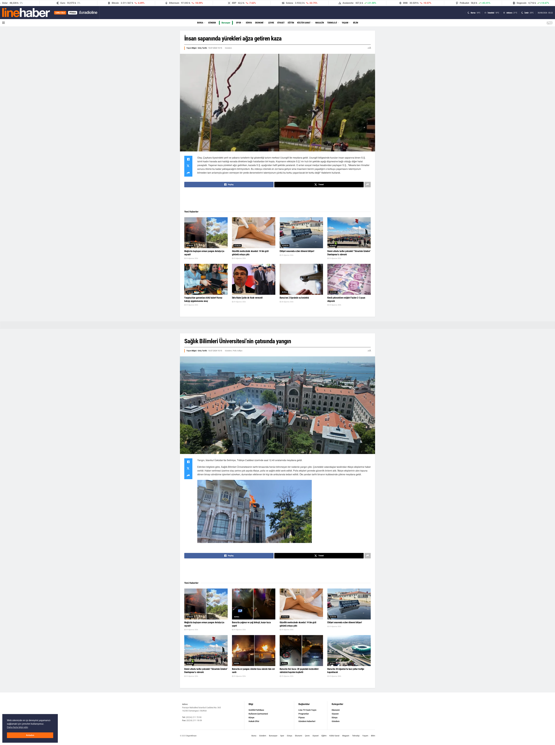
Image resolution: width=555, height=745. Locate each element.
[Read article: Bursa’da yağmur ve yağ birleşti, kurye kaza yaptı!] (253, 604)
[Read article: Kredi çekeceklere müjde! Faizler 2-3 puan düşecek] (349, 279)
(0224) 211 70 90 (193, 717)
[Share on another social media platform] (188, 173)
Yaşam (345, 22)
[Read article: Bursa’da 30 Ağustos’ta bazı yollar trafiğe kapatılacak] (349, 650)
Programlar (303, 714)
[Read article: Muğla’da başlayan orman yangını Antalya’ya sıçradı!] (206, 232)
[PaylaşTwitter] (188, 166)
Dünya (249, 22)
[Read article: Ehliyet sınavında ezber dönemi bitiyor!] (301, 232)
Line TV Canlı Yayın (307, 710)
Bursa (200, 22)
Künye (251, 717)
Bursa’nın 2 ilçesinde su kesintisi (294, 297)
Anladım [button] (30, 735)
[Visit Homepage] (26, 12)
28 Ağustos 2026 (287, 302)
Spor (238, 22)
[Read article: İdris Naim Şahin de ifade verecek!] (253, 279)
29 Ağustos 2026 (192, 258)
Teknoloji (332, 22)
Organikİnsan (191, 736)
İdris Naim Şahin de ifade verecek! (247, 297)
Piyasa (301, 717)
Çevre (271, 22)
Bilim (355, 22)
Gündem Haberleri (306, 721)
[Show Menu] (3, 23)
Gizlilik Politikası (256, 710)
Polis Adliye (237, 351)
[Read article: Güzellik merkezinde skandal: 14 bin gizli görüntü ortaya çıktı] (253, 232)
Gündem (212, 22)
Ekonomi (259, 22)
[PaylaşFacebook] (188, 159)
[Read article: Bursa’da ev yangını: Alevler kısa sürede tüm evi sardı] (253, 650)
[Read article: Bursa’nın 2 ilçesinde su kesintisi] (301, 279)
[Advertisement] (277, 198)
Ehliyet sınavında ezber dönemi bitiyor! (297, 251)
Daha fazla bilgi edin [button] (17, 727)
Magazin (319, 22)
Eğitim (291, 22)
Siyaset (281, 22)
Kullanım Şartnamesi (258, 714)
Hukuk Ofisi (254, 721)
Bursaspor (226, 22)
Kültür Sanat (303, 22)
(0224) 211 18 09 (194, 720)
